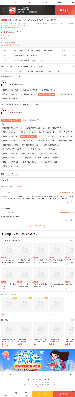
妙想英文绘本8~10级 (28, 132)
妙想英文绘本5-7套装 (29, 90)
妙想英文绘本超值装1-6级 (35, 128)
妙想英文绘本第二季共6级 (11, 158)
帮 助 (47, 379)
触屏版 (34, 379)
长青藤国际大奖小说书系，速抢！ (11, 27)
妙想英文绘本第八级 (28, 141)
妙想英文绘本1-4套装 (10, 90)
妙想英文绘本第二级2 (52, 149)
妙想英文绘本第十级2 (49, 162)
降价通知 (19, 32)
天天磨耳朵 (6, 208)
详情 (30, 2)
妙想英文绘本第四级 (46, 94)
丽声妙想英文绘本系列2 (32, 120)
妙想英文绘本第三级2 (10, 153)
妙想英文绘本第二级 (9, 94)
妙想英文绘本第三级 (28, 94)
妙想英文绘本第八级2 (10, 162)
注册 (9, 374)
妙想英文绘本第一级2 (32, 149)
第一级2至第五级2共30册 (11, 149)
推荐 (59, 2)
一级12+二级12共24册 (50, 145)
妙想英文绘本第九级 (46, 141)
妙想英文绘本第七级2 (52, 158)
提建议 (28, 379)
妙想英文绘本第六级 (9, 98)
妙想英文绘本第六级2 (33, 158)
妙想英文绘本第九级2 (29, 162)
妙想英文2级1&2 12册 (30, 145)
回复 (72, 220)
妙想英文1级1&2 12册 (10, 145)
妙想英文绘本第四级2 (29, 153)
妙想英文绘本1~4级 (55, 128)
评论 (45, 2)
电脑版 (41, 379)
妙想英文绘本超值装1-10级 (12, 128)
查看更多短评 (37, 226)
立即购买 (42, 394)
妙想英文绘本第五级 (65, 94)
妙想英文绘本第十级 (65, 141)
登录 (4, 374)
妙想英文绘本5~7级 (9, 132)
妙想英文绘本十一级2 (10, 166)
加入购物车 (64, 394)
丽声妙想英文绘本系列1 (11, 120)
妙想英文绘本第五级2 (49, 153)
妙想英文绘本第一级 (48, 90)
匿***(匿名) (10, 192)
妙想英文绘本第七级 (9, 141)
